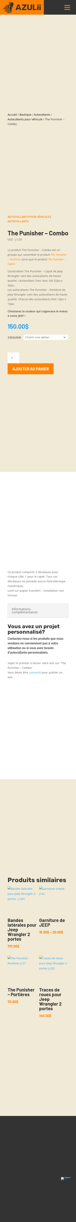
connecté (35, 672)
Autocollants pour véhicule (25, 119)
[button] (67, 7)
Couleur (14, 337)
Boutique (25, 114)
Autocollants (42, 114)
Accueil (12, 114)
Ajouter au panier (30, 368)
